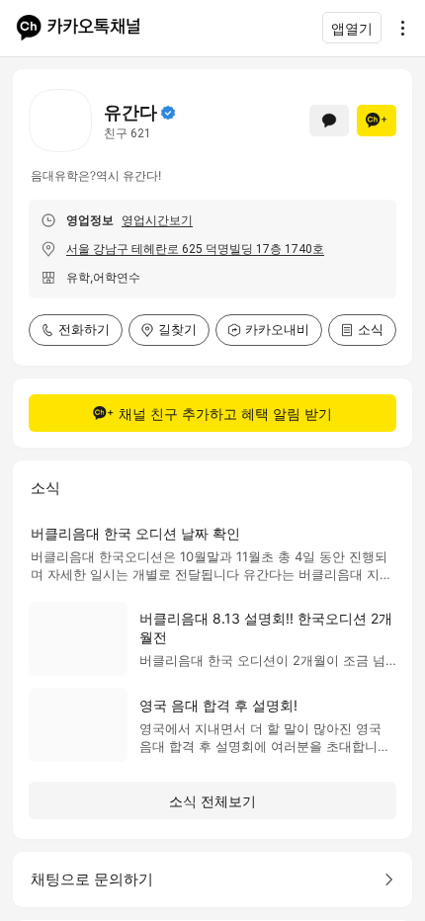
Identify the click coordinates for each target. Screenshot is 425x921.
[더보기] (397, 28)
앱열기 (352, 28)
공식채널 (168, 113)
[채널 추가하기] (376, 120)
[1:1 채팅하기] (329, 120)
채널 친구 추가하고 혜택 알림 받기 (225, 413)
